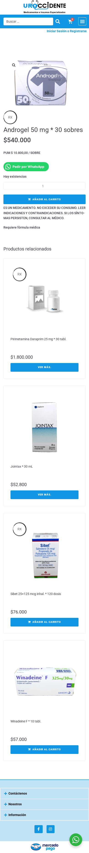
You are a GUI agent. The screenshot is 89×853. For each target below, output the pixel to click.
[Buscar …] (28, 21)
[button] (82, 21)
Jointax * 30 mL (21, 466)
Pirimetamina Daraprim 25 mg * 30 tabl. (38, 339)
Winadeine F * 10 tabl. (25, 721)
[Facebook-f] (38, 829)
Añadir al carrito (46, 199)
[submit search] (57, 21)
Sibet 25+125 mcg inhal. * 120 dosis (35, 594)
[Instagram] (51, 829)
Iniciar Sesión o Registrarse (67, 31)
